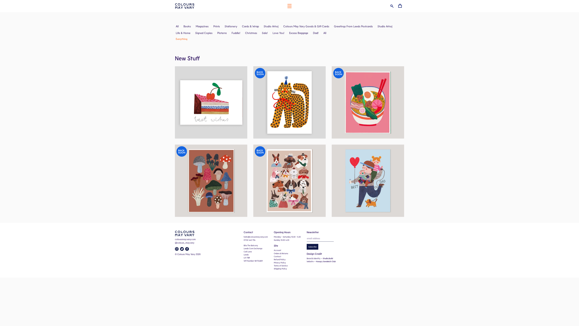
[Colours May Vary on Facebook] (187, 249)
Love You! (278, 33)
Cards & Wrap (250, 26)
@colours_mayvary (184, 242)
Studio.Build (328, 258)
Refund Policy (280, 259)
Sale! (265, 33)
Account (277, 250)
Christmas (251, 33)
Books (187, 26)
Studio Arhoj (271, 26)
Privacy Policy (280, 262)
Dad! (316, 33)
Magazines (202, 26)
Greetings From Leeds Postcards (353, 26)
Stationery (231, 26)
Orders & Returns (281, 253)
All (177, 26)
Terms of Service (281, 265)
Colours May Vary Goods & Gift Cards (306, 26)
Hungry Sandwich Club (326, 261)
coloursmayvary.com (185, 239)
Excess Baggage (298, 33)
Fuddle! (236, 33)
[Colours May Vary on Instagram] (177, 249)
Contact (277, 256)
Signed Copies (203, 33)
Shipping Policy (280, 268)
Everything (181, 38)
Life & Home (183, 33)
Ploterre (222, 33)
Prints (216, 26)
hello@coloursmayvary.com (256, 237)
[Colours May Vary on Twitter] (182, 249)
